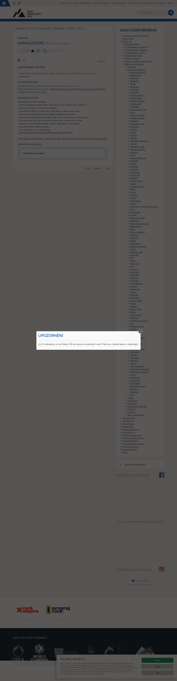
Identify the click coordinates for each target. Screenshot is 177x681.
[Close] (140, 331)
